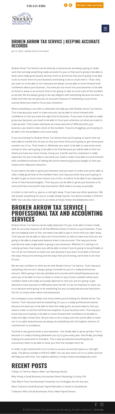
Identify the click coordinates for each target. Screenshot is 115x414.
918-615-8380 (36, 6)
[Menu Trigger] (105, 28)
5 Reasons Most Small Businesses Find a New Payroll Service (44, 391)
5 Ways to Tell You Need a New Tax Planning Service (39, 371)
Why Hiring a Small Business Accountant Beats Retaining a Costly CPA (49, 376)
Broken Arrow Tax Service (37, 51)
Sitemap (99, 409)
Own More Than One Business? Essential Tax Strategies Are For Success (50, 381)
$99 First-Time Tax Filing (90, 5)
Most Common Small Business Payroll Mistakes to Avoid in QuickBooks (49, 386)
